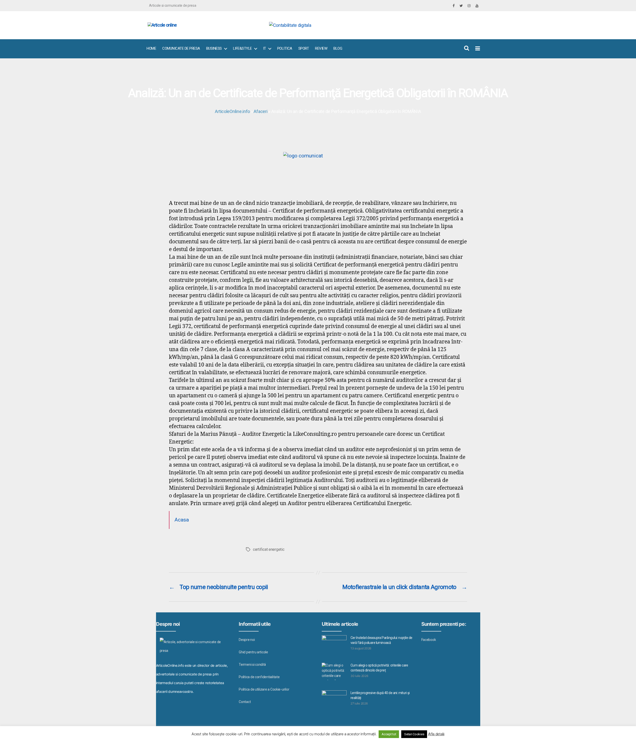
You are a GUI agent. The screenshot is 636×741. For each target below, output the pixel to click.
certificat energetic (268, 549)
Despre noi (247, 640)
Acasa (181, 520)
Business (214, 48)
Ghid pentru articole (253, 652)
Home (151, 48)
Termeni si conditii (252, 665)
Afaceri (260, 111)
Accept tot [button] (389, 734)
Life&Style (242, 48)
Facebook (428, 640)
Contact (245, 702)
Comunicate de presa (181, 48)
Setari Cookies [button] (414, 734)
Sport (303, 48)
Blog (337, 48)
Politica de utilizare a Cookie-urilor (264, 689)
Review (321, 48)
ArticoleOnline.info (232, 111)
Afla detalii (436, 734)
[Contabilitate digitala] (372, 25)
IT (264, 48)
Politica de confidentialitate (259, 677)
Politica (284, 48)
